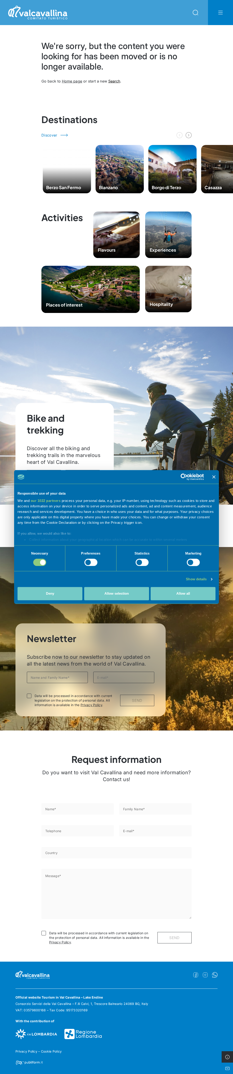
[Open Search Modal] (195, 12)
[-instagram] (205, 975)
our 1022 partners (46, 501)
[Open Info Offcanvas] (227, 1057)
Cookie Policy (51, 1051)
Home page (72, 81)
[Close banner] (213, 476)
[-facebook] (195, 975)
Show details (196, 579)
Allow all (183, 594)
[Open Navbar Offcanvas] (220, 12)
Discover (49, 135)
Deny (50, 594)
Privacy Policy (91, 705)
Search (114, 81)
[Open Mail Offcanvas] (227, 1068)
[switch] (90, 562)
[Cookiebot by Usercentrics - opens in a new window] (184, 476)
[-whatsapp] (215, 975)
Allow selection (116, 594)
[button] (189, 135)
